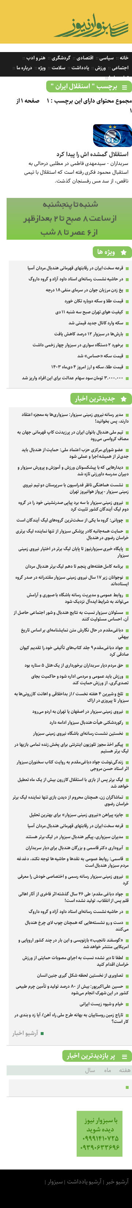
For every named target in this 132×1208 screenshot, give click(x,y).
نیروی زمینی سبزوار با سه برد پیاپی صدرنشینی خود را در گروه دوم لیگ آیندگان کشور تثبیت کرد (73, 506)
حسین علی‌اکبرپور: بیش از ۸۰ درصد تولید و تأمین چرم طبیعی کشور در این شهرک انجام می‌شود (72, 990)
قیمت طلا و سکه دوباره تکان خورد (94, 301)
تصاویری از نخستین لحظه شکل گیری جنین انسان (80, 975)
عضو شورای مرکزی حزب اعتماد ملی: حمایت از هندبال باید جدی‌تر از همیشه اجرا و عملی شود (75, 453)
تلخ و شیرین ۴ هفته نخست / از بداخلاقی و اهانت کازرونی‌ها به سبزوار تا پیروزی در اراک (71, 697)
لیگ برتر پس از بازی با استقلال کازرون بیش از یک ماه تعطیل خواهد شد (73, 783)
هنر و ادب (35, 58)
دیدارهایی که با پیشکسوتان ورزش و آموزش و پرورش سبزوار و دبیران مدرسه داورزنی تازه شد (73, 471)
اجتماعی (120, 68)
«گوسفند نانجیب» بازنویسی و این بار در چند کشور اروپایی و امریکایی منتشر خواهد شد (73, 943)
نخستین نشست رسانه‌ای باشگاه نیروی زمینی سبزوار (78, 733)
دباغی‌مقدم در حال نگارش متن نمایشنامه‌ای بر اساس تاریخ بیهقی (75, 633)
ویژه (41, 68)
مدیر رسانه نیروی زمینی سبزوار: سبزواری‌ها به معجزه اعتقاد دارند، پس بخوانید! (75, 418)
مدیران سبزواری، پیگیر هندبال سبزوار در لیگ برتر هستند (74, 837)
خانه (124, 58)
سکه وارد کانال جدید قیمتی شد (96, 323)
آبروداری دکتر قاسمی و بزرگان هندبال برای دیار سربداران (74, 848)
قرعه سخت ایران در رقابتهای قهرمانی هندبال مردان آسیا (75, 268)
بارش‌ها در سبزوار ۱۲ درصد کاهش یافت (88, 334)
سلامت (58, 68)
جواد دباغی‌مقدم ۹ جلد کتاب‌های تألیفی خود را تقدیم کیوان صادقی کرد (74, 651)
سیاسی (106, 58)
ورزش (100, 68)
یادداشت (79, 68)
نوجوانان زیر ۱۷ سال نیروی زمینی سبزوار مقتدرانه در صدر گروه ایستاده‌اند (72, 581)
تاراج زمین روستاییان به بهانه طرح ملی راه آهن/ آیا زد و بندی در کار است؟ (71, 1018)
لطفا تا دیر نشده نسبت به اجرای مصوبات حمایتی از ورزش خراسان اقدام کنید (75, 961)
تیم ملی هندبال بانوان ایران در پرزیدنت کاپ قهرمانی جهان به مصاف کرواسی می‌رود (73, 435)
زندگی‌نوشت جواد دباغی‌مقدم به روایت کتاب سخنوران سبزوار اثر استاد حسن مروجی (72, 765)
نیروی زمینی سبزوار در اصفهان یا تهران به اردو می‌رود (77, 711)
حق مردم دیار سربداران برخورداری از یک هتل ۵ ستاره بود (74, 665)
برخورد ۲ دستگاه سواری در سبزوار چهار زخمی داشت (78, 345)
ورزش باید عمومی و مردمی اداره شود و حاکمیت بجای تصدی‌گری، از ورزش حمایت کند (80, 680)
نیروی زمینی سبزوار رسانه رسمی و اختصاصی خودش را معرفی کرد (73, 880)
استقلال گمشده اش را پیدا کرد (92, 154)
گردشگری (60, 58)
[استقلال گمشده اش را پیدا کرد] (112, 145)
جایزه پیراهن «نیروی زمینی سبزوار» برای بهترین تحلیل (76, 815)
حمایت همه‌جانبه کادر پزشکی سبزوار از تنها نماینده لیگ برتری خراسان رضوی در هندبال (72, 534)
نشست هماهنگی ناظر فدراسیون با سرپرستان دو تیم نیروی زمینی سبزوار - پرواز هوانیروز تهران (76, 488)
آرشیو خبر (117, 1182)
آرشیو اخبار (25, 1033)
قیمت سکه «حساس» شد (100, 356)
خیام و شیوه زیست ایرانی (101, 1004)
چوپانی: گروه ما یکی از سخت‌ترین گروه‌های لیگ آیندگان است (69, 520)
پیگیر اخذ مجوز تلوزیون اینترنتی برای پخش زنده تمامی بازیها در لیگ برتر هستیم (71, 748)
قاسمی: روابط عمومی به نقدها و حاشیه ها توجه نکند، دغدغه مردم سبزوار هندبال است (73, 862)
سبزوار (55, 1182)
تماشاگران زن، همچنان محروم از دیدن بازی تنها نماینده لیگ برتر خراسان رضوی (70, 800)
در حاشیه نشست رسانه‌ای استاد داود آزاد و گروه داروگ (76, 279)
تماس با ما (118, 78)
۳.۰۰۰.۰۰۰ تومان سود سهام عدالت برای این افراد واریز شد (72, 378)
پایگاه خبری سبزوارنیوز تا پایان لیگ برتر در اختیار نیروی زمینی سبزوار (73, 552)
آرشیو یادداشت (84, 1182)
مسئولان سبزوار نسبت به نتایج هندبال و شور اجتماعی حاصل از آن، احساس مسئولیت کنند (71, 616)
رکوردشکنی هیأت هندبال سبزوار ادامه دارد (86, 722)
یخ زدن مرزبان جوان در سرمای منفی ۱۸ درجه (84, 290)
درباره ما (23, 68)
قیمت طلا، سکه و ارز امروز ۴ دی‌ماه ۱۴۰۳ (87, 367)
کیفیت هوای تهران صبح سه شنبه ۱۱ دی (89, 312)
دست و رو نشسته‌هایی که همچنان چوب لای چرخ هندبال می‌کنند (77, 926)
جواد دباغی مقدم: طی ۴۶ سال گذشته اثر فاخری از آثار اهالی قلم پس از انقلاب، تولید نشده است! (73, 897)
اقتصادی (85, 58)
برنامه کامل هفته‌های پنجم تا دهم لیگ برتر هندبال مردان (74, 566)
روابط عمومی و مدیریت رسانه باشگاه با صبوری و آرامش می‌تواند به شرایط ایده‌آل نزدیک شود (78, 598)
